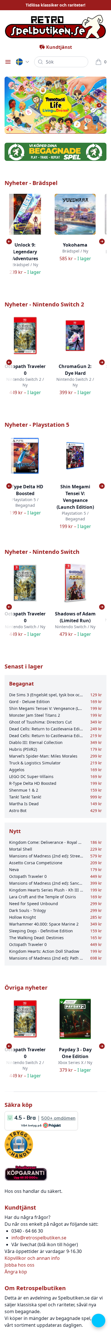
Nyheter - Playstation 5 (37, 424)
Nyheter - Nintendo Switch (42, 552)
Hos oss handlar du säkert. (33, 1191)
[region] (55, 105)
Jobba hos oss (19, 1265)
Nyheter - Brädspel (31, 183)
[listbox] (55, 105)
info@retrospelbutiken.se (38, 1238)
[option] (55, 105)
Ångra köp (16, 1272)
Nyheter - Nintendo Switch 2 (44, 304)
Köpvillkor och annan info (32, 1258)
